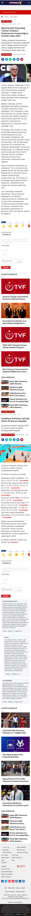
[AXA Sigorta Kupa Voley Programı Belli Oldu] (15, 744)
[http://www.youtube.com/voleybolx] (13, 881)
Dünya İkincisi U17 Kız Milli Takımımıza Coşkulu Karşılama (15, 780)
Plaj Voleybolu (6, 852)
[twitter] (6, 59)
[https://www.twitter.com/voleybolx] (6, 881)
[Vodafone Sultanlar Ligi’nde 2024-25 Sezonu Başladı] (15, 453)
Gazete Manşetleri (7, 871)
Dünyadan (5, 850)
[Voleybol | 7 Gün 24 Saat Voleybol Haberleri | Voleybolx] (15, 3)
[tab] (6, 234)
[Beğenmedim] (23, 223)
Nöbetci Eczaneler (7, 874)
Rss (6, 888)
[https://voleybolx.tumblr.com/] (20, 881)
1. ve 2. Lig (5, 847)
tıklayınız (14, 542)
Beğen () (11, 631)
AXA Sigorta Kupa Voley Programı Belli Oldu (13, 756)
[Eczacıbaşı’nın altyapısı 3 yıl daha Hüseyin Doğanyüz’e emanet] (15, 310)
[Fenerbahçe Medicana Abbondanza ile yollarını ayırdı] (15, 792)
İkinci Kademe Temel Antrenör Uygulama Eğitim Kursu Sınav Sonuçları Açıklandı (15, 370)
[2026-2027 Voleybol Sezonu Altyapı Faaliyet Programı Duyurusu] (15, 334)
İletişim (23, 888)
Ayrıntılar (18, 914)
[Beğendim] (3, 223)
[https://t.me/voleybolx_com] (23, 881)
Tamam (24, 914)
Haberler (6, 16)
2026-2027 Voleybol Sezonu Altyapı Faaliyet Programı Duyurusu (15, 346)
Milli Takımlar (21, 850)
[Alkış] (10, 223)
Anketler (3, 866)
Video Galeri (5, 857)
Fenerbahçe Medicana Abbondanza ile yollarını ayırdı (15, 804)
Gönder (6, 267)
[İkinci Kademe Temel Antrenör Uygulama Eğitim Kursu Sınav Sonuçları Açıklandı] (15, 359)
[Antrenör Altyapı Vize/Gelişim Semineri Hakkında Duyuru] (15, 286)
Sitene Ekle (11, 888)
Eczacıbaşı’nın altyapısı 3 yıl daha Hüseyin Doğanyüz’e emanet (14, 322)
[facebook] (2, 59)
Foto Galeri (4, 855)
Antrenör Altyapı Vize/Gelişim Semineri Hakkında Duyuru (15, 298)
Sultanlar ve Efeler (22, 852)
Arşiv (13, 860)
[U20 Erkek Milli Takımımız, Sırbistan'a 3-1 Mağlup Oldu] (15, 720)
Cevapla (4, 631)
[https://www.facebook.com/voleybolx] (2, 881)
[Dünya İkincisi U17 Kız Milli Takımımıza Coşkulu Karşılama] (15, 768)
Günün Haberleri (17, 857)
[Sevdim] (16, 223)
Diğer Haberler (14, 16)
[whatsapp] (10, 59)
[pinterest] (21, 59)
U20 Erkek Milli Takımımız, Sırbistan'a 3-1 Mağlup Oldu (14, 732)
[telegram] (14, 59)
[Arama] (28, 3)
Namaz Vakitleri (6, 877)
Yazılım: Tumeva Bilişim (15, 902)
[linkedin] (17, 59)
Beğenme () (18, 631)
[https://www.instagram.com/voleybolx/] (9, 881)
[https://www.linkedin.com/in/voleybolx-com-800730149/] (16, 881)
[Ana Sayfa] (2, 16)
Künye (18, 888)
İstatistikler (24, 481)
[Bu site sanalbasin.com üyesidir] (21, 866)
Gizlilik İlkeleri (20, 891)
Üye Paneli (15, 855)
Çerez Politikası (10, 891)
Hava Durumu (5, 869)
